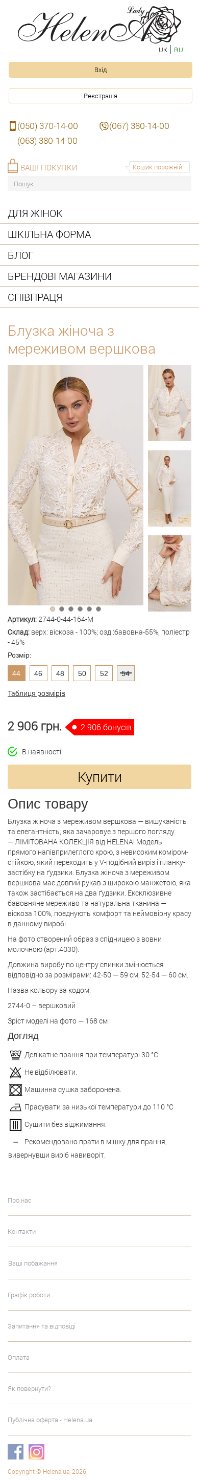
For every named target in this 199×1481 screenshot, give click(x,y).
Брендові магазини (60, 275)
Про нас (20, 1200)
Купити (100, 777)
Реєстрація (100, 95)
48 (60, 673)
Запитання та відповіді (42, 1326)
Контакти (22, 1231)
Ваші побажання (33, 1263)
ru (178, 49)
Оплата (19, 1357)
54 (125, 673)
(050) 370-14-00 (47, 126)
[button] (52, 609)
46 (38, 673)
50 (82, 673)
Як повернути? (29, 1388)
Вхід (100, 69)
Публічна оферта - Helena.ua (50, 1419)
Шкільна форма (49, 234)
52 (104, 673)
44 (16, 673)
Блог (21, 255)
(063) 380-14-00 (47, 140)
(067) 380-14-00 (139, 126)
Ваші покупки (49, 167)
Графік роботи (29, 1294)
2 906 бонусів (106, 727)
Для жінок (35, 213)
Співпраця (35, 296)
